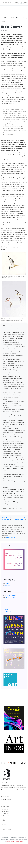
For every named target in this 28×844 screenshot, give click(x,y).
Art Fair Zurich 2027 (8, 799)
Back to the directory (22, 18)
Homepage (5, 823)
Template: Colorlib (23, 839)
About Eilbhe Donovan (10, 595)
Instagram (7, 585)
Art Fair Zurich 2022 (10, 607)
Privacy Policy (5, 813)
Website (8, 583)
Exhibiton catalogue (10, 597)
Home (2, 17)
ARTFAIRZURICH (10, 841)
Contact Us (5, 809)
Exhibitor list (8, 611)
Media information (7, 829)
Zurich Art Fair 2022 (9, 17)
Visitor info (8, 609)
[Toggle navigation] (2, 8)
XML (9, 827)
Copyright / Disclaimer (11, 537)
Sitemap (4, 827)
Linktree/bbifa (5, 815)
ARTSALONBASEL (19, 841)
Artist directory (6, 825)
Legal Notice (5, 811)
